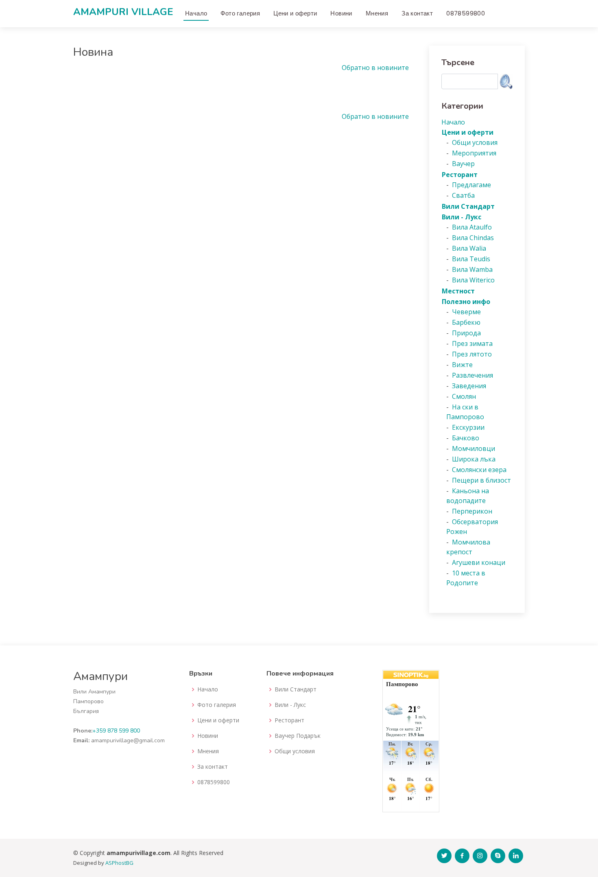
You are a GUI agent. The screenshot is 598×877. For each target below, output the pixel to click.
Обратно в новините (375, 67)
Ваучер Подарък (298, 736)
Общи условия (295, 751)
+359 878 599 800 (116, 731)
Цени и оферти (295, 13)
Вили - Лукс (290, 705)
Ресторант (289, 720)
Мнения (377, 13)
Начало (196, 13)
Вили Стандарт (295, 689)
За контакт (417, 13)
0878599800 (465, 13)
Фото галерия (240, 13)
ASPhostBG (119, 862)
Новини (341, 13)
